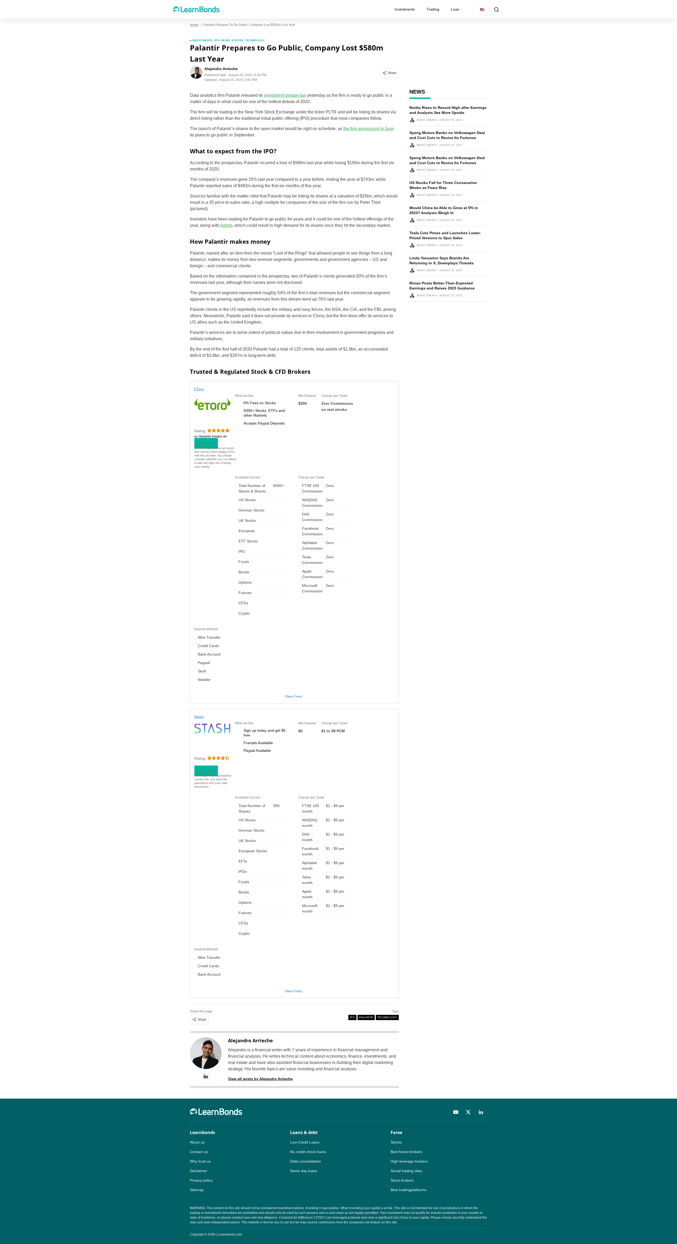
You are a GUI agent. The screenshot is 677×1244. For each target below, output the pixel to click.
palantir (366, 1017)
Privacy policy (201, 1180)
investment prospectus (285, 95)
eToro (199, 389)
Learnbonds (202, 1132)
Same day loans (303, 1171)
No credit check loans (308, 1152)
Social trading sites (406, 1171)
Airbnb (226, 225)
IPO (216, 40)
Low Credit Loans (304, 1142)
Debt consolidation (305, 1161)
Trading (433, 9)
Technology (255, 40)
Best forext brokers (406, 1152)
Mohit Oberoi (427, 120)
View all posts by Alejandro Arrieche (260, 1079)
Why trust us (200, 1161)
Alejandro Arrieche (250, 1040)
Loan (455, 9)
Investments (405, 9)
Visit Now (206, 443)
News (225, 40)
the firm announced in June (368, 128)
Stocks (237, 40)
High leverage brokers (409, 1161)
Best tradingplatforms (408, 1190)
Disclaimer (198, 1171)
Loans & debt (304, 1132)
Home (194, 25)
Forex (396, 1132)
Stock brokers (402, 1180)
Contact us (199, 1152)
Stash (199, 717)
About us (197, 1142)
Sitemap (197, 1190)
